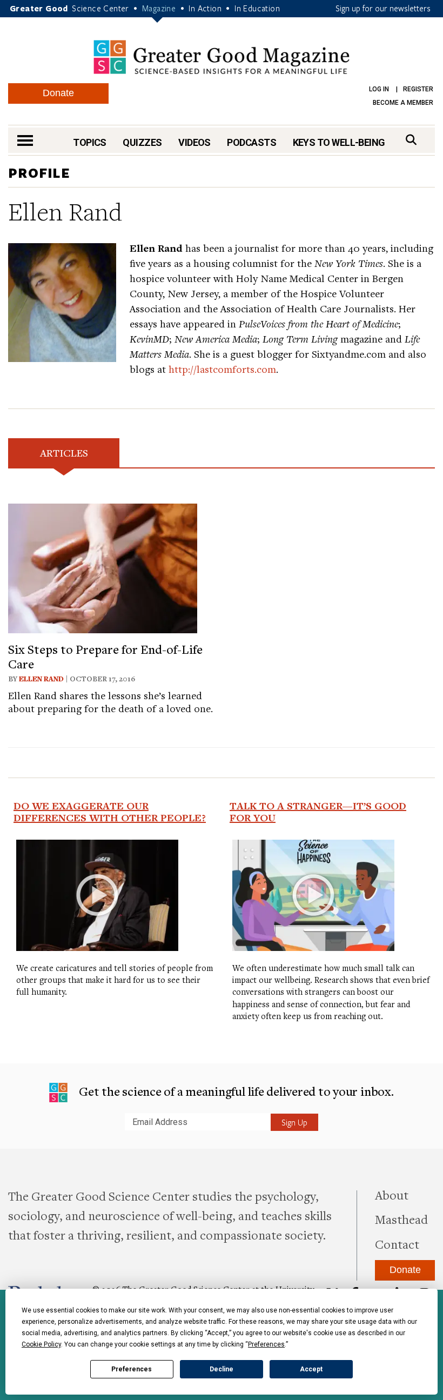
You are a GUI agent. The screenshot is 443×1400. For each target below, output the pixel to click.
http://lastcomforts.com (222, 369)
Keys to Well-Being (339, 142)
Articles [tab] (64, 452)
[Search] (411, 139)
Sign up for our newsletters (383, 8)
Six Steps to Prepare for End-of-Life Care (105, 656)
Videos (194, 142)
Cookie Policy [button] (41, 1344)
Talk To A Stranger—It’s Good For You (318, 812)
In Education (257, 8)
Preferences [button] (266, 1344)
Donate (58, 93)
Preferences (131, 1369)
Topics (89, 142)
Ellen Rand (41, 679)
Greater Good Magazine (221, 57)
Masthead (401, 1219)
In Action (205, 8)
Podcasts (251, 142)
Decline (221, 1369)
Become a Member (403, 102)
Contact (397, 1244)
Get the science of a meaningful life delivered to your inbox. (234, 1091)
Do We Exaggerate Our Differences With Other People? (110, 812)
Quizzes (142, 142)
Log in (379, 89)
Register (418, 89)
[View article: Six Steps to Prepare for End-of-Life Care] (102, 567)
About (391, 1195)
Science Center (100, 8)
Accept (311, 1369)
